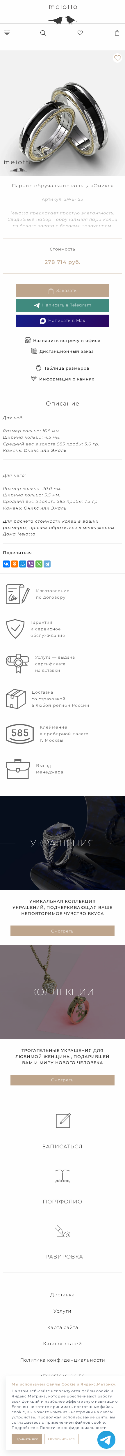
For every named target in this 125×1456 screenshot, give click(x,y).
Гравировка (62, 1257)
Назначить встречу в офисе (67, 340)
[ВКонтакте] (6, 563)
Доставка (62, 1295)
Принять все (26, 1439)
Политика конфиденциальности (62, 1360)
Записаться (62, 1146)
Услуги (62, 1311)
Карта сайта (62, 1327)
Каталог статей (62, 1343)
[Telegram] (47, 563)
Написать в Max (66, 320)
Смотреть (62, 931)
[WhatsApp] (38, 563)
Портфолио (62, 1201)
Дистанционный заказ (67, 351)
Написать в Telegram (67, 305)
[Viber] (30, 563)
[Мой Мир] (22, 563)
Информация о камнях (66, 379)
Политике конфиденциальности (73, 1427)
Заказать (66, 290)
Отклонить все (61, 1439)
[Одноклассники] (14, 563)
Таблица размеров (67, 368)
